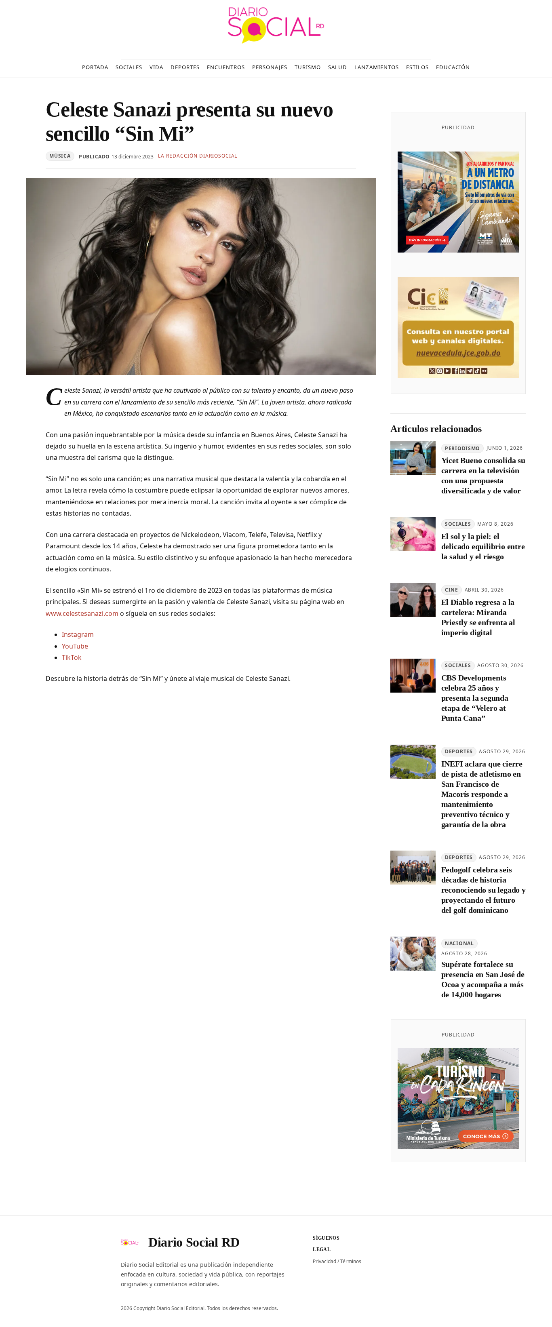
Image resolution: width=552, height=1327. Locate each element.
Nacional (459, 943)
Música (59, 155)
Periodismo (462, 448)
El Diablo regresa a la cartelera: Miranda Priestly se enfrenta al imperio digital (478, 617)
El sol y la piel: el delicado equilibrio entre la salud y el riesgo (483, 546)
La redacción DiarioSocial (197, 155)
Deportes (459, 751)
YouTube (75, 646)
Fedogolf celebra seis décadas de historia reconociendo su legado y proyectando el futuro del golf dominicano (483, 890)
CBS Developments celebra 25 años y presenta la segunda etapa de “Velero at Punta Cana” (474, 698)
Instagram (78, 634)
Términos (350, 1261)
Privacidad (324, 1261)
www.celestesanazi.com (82, 613)
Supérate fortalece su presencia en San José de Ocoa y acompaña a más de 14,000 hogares (483, 979)
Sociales (458, 524)
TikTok (72, 657)
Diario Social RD (194, 1242)
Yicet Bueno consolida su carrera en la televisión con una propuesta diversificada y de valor (483, 475)
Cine (451, 589)
